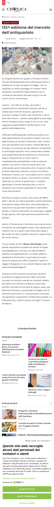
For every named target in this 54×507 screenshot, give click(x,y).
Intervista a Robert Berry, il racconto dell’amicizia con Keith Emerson (13, 348)
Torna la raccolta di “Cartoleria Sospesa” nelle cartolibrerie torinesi (38, 363)
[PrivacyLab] (18, 482)
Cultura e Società (17, 17)
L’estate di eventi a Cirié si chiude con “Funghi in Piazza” (34, 424)
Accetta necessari (27, 496)
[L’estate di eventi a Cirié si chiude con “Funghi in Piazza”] (9, 427)
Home (6, 17)
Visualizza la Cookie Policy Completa (19, 478)
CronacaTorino (10, 39)
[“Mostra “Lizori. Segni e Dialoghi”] (40, 380)
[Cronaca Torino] (17, 9)
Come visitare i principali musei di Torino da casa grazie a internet (14, 377)
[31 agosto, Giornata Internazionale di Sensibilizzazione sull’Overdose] (9, 414)
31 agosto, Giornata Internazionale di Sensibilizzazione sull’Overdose (35, 414)
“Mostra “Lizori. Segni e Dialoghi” (39, 391)
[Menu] (3, 10)
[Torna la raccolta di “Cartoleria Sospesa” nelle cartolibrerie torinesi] (40, 350)
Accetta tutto (27, 489)
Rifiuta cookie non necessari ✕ (38, 441)
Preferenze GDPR (27, 503)
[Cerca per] (50, 10)
